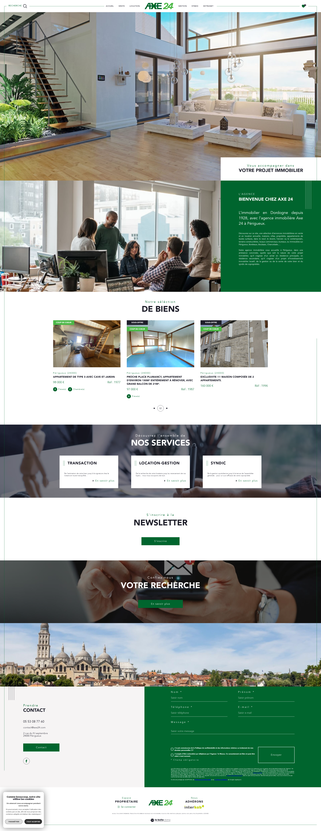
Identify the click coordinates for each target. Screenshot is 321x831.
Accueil (110, 6)
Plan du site (165, 813)
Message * (180, 722)
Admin (184, 813)
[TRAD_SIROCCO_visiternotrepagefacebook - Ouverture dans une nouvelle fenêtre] (26, 761)
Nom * (176, 692)
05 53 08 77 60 (33, 721)
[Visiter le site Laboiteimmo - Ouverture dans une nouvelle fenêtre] (160, 823)
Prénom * (246, 692)
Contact (316, 241)
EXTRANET (208, 6)
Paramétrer (14, 821)
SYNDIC (195, 6)
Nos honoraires (155, 813)
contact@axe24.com (34, 727)
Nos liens (189, 813)
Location (135, 6)
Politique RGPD (197, 813)
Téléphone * (182, 707)
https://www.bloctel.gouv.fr (234, 775)
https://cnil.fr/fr (257, 773)
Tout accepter (33, 821)
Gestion (182, 6)
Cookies (206, 813)
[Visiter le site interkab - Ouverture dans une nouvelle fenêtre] (194, 807)
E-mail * (245, 707)
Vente (121, 6)
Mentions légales (175, 813)
